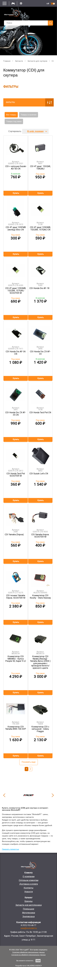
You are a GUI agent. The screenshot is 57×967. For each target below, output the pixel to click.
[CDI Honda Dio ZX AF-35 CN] (15, 393)
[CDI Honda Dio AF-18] (40, 269)
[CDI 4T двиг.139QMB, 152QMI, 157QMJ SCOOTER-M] (15, 269)
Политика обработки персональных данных (28, 952)
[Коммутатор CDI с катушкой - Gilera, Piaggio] (40, 707)
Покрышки (28, 909)
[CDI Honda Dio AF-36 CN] (15, 332)
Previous (4, 795)
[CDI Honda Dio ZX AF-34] (40, 332)
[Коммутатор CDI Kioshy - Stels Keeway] (40, 576)
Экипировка (28, 916)
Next (53, 795)
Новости (28, 891)
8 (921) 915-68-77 (28, 925)
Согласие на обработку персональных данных (28, 955)
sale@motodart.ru (28, 928)
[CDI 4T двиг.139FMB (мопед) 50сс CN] (15, 208)
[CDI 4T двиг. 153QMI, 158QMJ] (40, 147)
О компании (28, 876)
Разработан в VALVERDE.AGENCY (28, 966)
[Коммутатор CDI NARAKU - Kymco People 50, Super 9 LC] (15, 637)
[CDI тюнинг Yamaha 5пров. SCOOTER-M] (15, 576)
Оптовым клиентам (28, 880)
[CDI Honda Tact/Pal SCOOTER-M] (15, 454)
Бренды (29, 901)
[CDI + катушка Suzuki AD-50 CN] (15, 147)
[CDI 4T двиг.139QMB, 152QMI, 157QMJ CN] (40, 208)
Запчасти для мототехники (29, 905)
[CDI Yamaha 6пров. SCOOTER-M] (40, 515)
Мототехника (28, 912)
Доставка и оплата (28, 884)
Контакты (28, 888)
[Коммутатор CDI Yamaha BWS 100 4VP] (15, 707)
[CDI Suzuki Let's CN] (40, 454)
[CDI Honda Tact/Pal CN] (40, 393)
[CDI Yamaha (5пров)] (15, 515)
